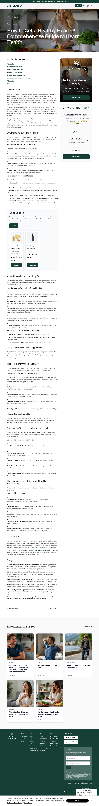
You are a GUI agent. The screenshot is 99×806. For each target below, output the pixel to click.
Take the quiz (76, 97)
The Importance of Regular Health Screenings (19, 78)
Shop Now (16, 265)
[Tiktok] (13, 738)
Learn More (76, 157)
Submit (68, 768)
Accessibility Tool (86, 788)
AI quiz (20, 358)
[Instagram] (10, 738)
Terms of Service (68, 792)
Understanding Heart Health (15, 66)
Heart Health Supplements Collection (46, 550)
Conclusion (11, 81)
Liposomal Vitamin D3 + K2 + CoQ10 (16, 248)
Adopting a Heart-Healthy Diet (15, 69)
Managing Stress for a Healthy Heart (16, 75)
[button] (87, 140)
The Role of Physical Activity (15, 72)
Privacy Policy (28, 803)
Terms (77, 777)
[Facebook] (8, 738)
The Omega (31, 246)
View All (14, 225)
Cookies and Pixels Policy (14, 803)
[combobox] (68, 763)
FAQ (9, 83)
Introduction (11, 64)
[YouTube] (15, 738)
